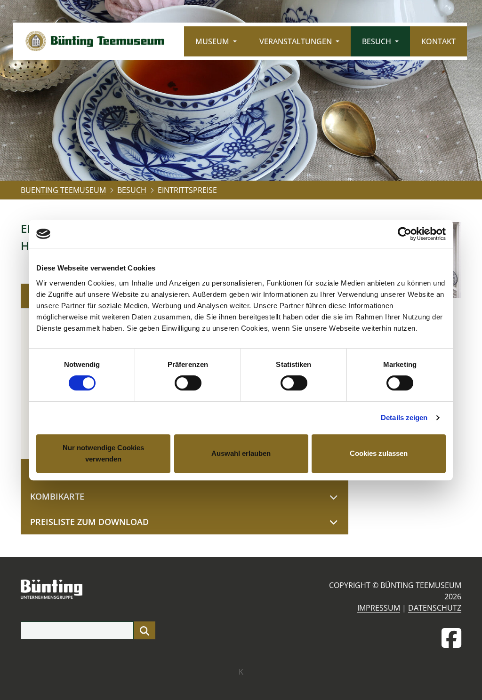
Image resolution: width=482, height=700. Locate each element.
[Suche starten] (144, 630)
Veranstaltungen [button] (296, 41)
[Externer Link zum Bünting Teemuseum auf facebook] (451, 638)
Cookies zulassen (379, 453)
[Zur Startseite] (95, 41)
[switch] (188, 382)
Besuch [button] (377, 41)
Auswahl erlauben (241, 453)
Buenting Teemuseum (63, 190)
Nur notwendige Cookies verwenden (103, 453)
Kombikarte (57, 496)
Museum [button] (213, 41)
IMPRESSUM (378, 608)
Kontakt (438, 41)
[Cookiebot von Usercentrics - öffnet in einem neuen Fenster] (404, 234)
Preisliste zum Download (89, 521)
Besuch (131, 190)
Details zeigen (404, 418)
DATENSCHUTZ (434, 608)
